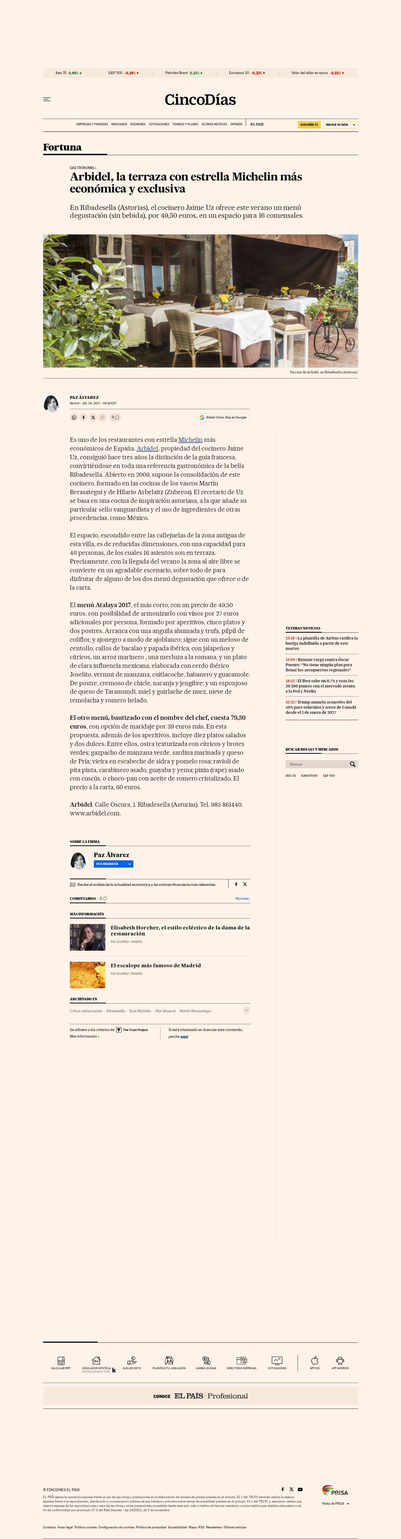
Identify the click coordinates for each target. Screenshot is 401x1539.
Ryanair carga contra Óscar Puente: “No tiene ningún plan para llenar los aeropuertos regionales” (319, 664)
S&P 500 (115, 73)
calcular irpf (60, 1368)
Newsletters (214, 1527)
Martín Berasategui (195, 1011)
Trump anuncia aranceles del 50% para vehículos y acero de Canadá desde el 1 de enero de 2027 (321, 707)
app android (340, 1368)
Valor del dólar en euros (310, 73)
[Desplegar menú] (47, 99)
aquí (184, 1036)
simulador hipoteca (96, 1368)
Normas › (243, 899)
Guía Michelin (140, 1011)
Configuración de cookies (116, 1527)
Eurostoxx (309, 776)
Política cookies (85, 1527)
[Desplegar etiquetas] (246, 1010)
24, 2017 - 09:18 (99, 403)
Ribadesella (115, 1011)
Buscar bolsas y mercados (312, 749)
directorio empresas (241, 1368)
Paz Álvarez (84, 397)
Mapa (193, 1527)
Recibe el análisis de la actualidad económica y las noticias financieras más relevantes (146, 884)
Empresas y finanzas (92, 124)
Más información (83, 1036)
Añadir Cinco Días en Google (226, 417)
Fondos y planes (185, 124)
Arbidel (147, 448)
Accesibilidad (177, 1527)
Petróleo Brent (176, 73)
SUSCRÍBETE (309, 125)
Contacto (49, 1527)
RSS (201, 1527)
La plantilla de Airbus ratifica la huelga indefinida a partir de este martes (322, 643)
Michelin (190, 439)
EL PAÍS (255, 122)
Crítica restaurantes (86, 1011)
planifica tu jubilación (169, 1368)
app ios (315, 1368)
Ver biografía (107, 864)
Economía (137, 124)
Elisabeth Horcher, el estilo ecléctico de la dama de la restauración (180, 931)
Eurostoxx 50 (239, 73)
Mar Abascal (165, 1011)
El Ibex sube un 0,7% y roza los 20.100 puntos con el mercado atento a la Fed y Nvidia (320, 686)
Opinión (236, 124)
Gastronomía (82, 168)
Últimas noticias (214, 124)
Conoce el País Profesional (200, 1396)
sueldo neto (132, 1368)
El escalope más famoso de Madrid (156, 965)
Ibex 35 (61, 73)
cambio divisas (206, 1368)
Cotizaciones (159, 124)
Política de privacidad (151, 1527)
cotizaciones (277, 1368)
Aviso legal (65, 1527)
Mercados (119, 124)
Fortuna (62, 147)
